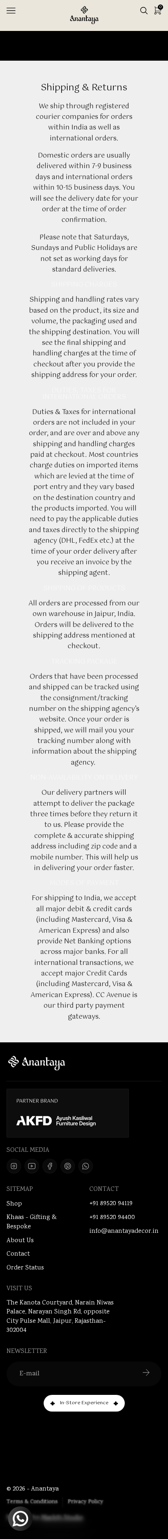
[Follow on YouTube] (31, 1166)
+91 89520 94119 (111, 1203)
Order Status (25, 1268)
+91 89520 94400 (112, 1217)
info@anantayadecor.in (124, 1231)
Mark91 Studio (62, 1518)
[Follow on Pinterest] (67, 1166)
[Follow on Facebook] (49, 1166)
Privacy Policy (85, 1502)
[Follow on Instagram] (14, 1166)
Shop (14, 1204)
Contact (18, 1254)
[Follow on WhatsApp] (85, 1166)
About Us (20, 1240)
